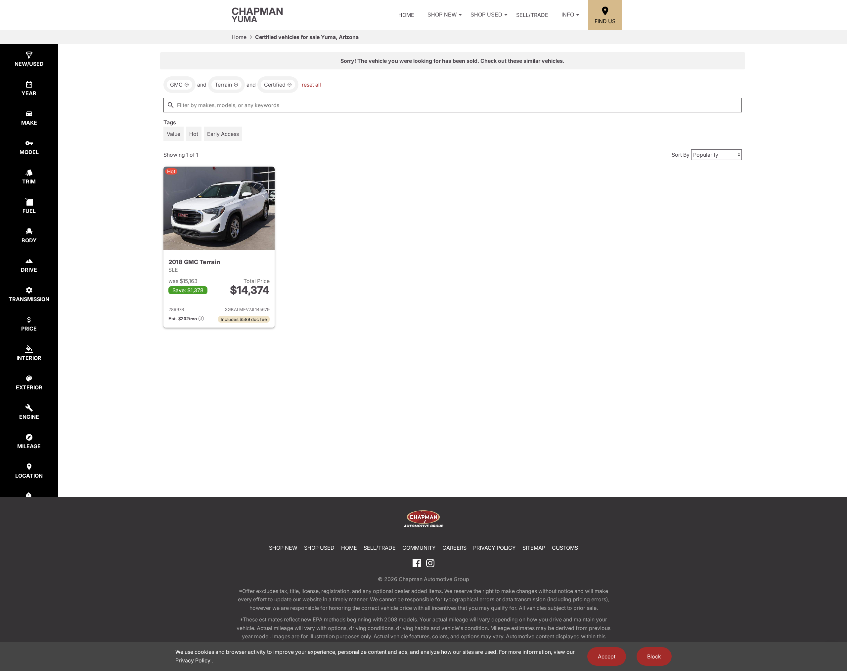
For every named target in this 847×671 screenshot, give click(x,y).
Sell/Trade (532, 15)
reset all (311, 84)
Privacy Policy (494, 547)
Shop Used (486, 15)
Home (406, 15)
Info (567, 15)
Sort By (681, 154)
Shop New (442, 15)
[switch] (173, 134)
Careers (454, 547)
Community (419, 547)
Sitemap (533, 547)
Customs (565, 547)
